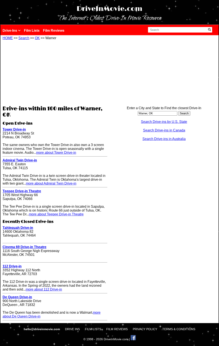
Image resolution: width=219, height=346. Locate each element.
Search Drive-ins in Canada (164, 130)
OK (37, 38)
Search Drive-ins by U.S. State (164, 122)
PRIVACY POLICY (145, 329)
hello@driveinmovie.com (42, 329)
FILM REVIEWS (117, 329)
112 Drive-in (12, 266)
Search (23, 38)
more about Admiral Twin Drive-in (51, 183)
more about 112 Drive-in (44, 289)
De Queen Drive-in (17, 297)
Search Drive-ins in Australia (164, 139)
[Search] (209, 30)
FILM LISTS (93, 329)
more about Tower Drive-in (56, 152)
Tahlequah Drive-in (18, 228)
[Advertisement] (55, 72)
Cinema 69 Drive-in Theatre (24, 247)
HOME (8, 38)
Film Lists (32, 30)
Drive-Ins (10, 30)
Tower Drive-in (14, 129)
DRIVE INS (72, 329)
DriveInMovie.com (109, 9)
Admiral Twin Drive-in (20, 160)
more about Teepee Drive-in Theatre (56, 214)
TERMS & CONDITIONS (178, 329)
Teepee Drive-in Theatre (22, 191)
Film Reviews (53, 30)
